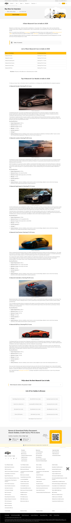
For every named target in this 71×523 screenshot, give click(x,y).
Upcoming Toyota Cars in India (52, 399)
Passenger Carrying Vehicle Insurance (42, 485)
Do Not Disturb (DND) (15, 515)
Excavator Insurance (39, 483)
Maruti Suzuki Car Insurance (9, 467)
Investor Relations (15, 0)
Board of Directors (55, 451)
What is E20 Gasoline (19, 414)
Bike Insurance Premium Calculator (26, 490)
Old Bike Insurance (24, 494)
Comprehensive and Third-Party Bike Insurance (27, 472)
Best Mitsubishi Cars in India (52, 409)
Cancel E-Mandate (39, 451)
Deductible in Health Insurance (57, 467)
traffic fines (35, 33)
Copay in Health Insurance (56, 473)
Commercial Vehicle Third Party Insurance (43, 492)
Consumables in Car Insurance (10, 473)
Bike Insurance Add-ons (25, 501)
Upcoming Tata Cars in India (52, 404)
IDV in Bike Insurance (24, 496)
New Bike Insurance (24, 492)
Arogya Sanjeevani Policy (56, 471)
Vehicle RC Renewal (39, 474)
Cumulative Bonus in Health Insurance (58, 481)
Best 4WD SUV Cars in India (35, 399)
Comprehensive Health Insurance (57, 501)
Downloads (7, 515)
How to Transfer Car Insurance (10, 485)
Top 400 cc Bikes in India (25, 481)
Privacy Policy (56, 515)
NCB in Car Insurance (8, 505)
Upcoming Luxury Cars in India (52, 414)
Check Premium (15, 14)
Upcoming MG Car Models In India (35, 404)
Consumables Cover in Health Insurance (59, 485)
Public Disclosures (55, 453)
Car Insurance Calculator (9, 490)
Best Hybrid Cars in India (18, 409)
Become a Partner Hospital (41, 459)
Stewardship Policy (43, 515)
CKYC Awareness (39, 455)
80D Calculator (54, 492)
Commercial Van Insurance (40, 479)
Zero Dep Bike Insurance (25, 485)
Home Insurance (24, 460)
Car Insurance (23, 451)
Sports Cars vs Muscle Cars (19, 404)
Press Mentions (38, 457)
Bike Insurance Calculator (25, 474)
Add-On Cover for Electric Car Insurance (11, 471)
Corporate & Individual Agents (41, 460)
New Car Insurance (8, 492)
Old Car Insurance (8, 494)
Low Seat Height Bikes (24, 479)
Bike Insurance (23, 453)
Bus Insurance (38, 477)
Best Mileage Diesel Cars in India (18, 399)
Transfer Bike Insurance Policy (26, 477)
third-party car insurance (24, 370)
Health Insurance (24, 457)
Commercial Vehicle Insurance (26, 455)
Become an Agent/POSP (23, 0)
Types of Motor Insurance (40, 469)
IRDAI (51, 515)
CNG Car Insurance (8, 469)
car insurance (27, 32)
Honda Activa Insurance (25, 483)
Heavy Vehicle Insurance (40, 490)
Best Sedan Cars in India (35, 414)
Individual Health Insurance (56, 469)
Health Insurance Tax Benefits (57, 496)
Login (64, 3)
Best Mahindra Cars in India (35, 409)
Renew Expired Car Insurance (10, 496)
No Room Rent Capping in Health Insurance (59, 483)
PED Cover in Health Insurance (57, 494)
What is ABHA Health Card (56, 490)
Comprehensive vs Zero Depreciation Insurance (42, 472)
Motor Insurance (39, 467)
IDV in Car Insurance (8, 503)
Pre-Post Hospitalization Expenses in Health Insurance (59, 479)
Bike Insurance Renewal (25, 469)
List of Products (39, 453)
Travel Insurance (24, 459)
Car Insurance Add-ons (9, 507)
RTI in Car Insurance (8, 501)
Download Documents (56, 455)
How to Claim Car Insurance (9, 483)
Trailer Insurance (39, 481)
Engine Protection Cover (9, 475)
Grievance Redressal (8, 0)
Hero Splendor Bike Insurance (26, 467)
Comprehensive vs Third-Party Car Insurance (11, 481)
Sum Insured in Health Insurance (57, 475)
